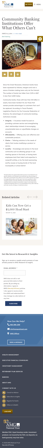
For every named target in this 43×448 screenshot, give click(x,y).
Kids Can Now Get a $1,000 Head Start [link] (18, 207)
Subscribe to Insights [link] (13, 396)
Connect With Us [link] (9, 388)
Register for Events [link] (13, 401)
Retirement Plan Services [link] (12, 371)
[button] (37, 4)
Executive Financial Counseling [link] (15, 360)
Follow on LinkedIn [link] (12, 405)
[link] (40, 39)
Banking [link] (7, 36)
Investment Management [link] (12, 366)
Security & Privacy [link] (14, 288)
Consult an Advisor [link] (13, 392)
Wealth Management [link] (10, 355)
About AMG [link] (6, 382)
